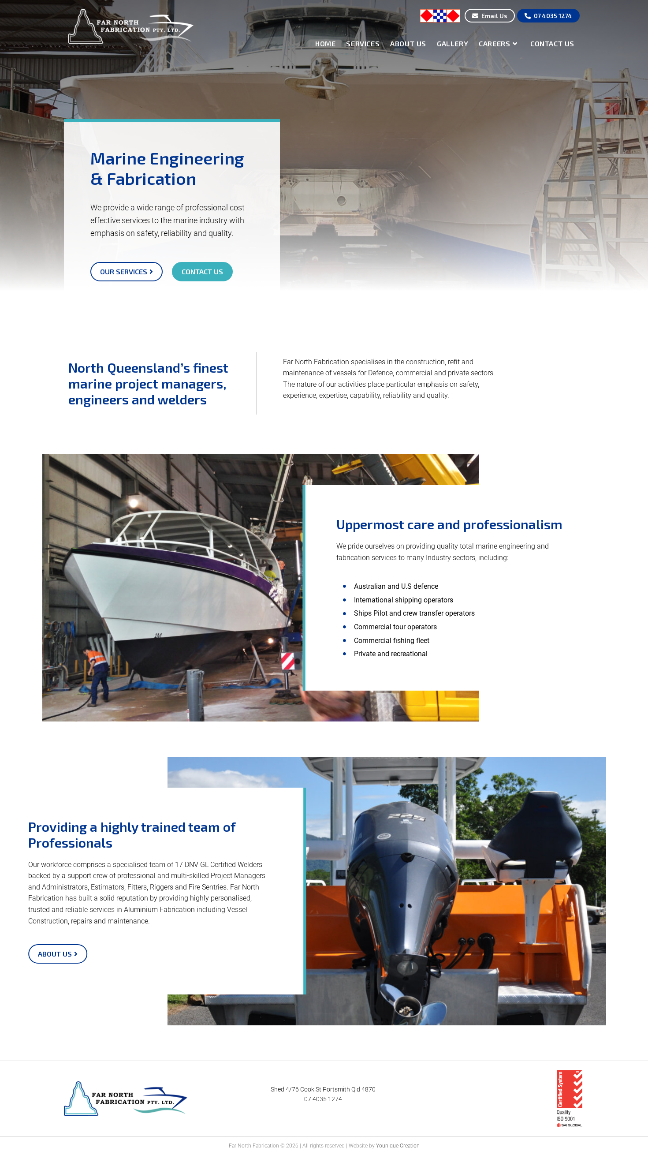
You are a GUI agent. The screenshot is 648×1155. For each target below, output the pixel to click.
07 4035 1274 (323, 1099)
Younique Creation (398, 1146)
